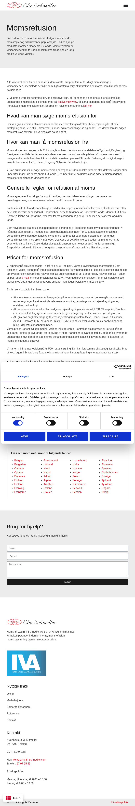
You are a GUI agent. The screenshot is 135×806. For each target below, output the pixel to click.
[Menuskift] (125, 5)
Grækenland (50, 460)
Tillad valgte (67, 436)
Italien (47, 476)
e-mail (25, 277)
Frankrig (19, 488)
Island (47, 472)
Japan (47, 480)
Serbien (77, 492)
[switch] (51, 423)
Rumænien (78, 484)
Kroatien (48, 484)
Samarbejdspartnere (19, 707)
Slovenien (107, 464)
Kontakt (11, 720)
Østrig (105, 492)
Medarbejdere (15, 700)
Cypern (18, 472)
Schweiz (77, 488)
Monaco (77, 468)
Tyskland (107, 484)
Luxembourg (79, 460)
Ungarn (106, 488)
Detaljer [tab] (67, 376)
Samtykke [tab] (23, 376)
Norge (76, 472)
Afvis (24, 436)
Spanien (106, 468)
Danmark (19, 476)
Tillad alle (110, 436)
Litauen (47, 492)
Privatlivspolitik (119, 802)
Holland (48, 464)
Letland (47, 488)
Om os (10, 693)
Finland (18, 484)
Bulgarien (20, 464)
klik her (87, 105)
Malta (75, 464)
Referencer (13, 713)
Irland (46, 468)
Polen (75, 476)
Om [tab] (111, 376)
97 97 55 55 (23, 763)
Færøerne (20, 492)
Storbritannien (110, 472)
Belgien (18, 460)
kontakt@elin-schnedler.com (29, 759)
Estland (18, 480)
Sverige (106, 476)
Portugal (77, 480)
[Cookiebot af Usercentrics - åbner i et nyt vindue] (116, 367)
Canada (19, 468)
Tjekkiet (106, 480)
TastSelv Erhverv (67, 101)
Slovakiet (107, 460)
